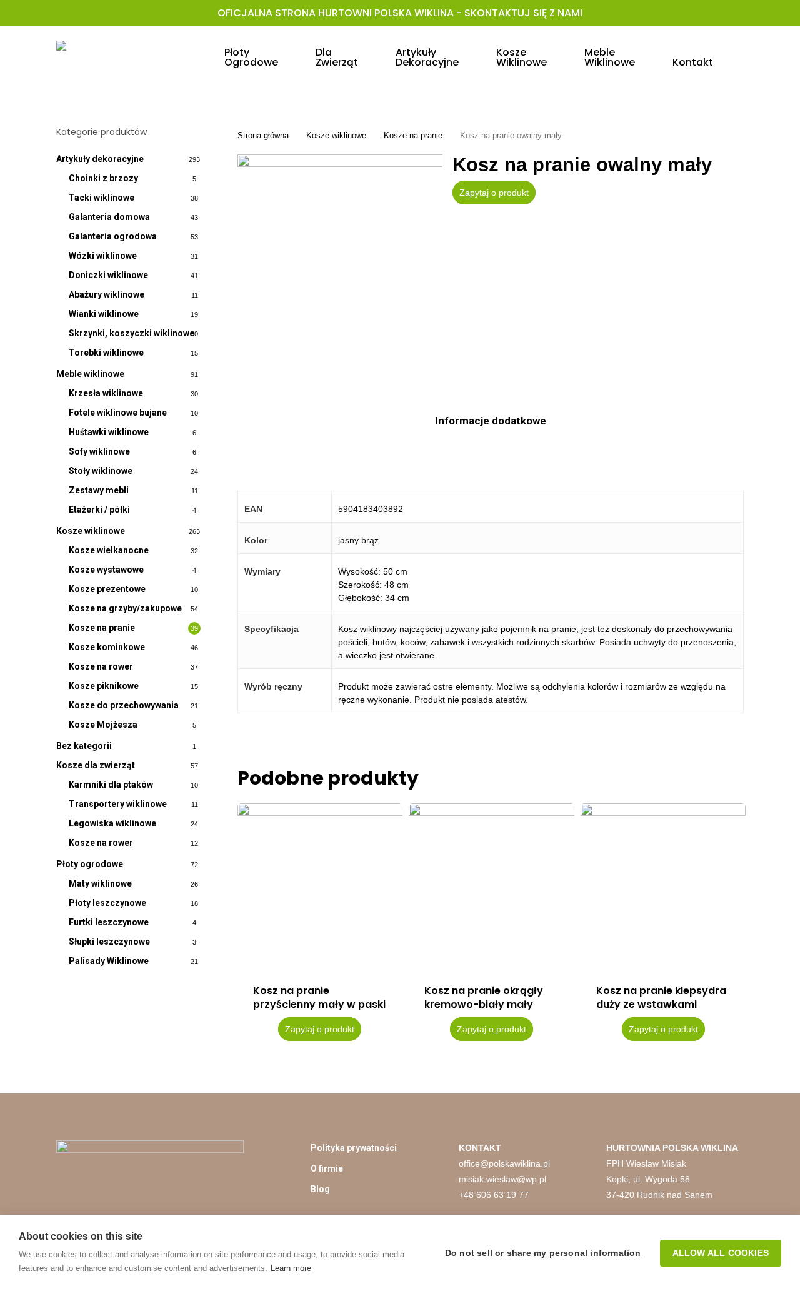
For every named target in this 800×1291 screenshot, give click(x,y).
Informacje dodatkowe (490, 420)
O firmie (327, 1168)
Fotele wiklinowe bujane (118, 413)
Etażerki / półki (99, 510)
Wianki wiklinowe (104, 314)
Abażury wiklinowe (106, 294)
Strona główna (263, 135)
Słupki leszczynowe (109, 942)
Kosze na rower (101, 666)
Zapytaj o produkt (494, 193)
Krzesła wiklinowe (106, 393)
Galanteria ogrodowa (113, 236)
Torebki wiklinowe (106, 353)
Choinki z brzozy (103, 178)
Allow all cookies (720, 1253)
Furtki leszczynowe (109, 922)
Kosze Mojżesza (103, 725)
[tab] (490, 421)
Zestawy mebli (99, 490)
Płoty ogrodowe (89, 864)
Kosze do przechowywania (124, 705)
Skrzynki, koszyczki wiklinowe (131, 333)
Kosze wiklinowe (90, 531)
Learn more (291, 1268)
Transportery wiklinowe (118, 804)
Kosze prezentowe (107, 589)
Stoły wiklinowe (100, 471)
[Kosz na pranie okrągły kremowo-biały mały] (491, 885)
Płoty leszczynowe (107, 903)
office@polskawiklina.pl (504, 1163)
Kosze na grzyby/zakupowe (125, 608)
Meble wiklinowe (90, 374)
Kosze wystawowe (106, 570)
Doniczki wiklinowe (108, 275)
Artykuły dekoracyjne (100, 159)
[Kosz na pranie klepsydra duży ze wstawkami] (663, 885)
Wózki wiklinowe (103, 256)
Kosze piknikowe (104, 686)
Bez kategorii (84, 746)
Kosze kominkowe (107, 647)
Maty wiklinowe (100, 883)
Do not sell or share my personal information (543, 1253)
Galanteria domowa (109, 217)
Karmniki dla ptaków (111, 785)
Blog (320, 1189)
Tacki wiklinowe (101, 198)
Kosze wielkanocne (109, 550)
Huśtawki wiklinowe (109, 432)
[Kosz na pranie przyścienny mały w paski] (320, 885)
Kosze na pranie (102, 628)
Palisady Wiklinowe (109, 961)
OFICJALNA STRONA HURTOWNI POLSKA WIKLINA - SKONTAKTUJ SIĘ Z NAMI (400, 13)
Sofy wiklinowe (99, 451)
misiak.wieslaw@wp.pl (502, 1179)
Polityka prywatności (354, 1148)
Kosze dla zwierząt (95, 765)
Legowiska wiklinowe (112, 823)
